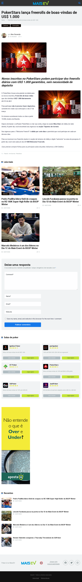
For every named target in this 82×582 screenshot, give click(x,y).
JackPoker (54, 384)
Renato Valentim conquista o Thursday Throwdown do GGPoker (37, 538)
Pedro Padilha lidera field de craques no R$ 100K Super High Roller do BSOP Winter (20, 201)
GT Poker (13, 365)
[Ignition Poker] (5, 349)
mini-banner (12, 153)
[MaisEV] (41, 3)
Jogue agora (30, 358)
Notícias (6, 25)
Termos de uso (45, 578)
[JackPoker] (45, 387)
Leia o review (11, 358)
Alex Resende (15, 34)
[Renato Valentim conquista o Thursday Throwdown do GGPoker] (7, 546)
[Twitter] (71, 562)
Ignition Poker (15, 346)
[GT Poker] (5, 368)
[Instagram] (77, 562)
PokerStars (19, 153)
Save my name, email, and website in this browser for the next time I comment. (34, 319)
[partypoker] (45, 349)
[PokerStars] (45, 368)
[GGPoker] (5, 387)
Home (3, 20)
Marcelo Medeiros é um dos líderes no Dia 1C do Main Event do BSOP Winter (20, 247)
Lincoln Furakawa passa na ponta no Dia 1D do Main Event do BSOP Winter (60, 200)
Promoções (15, 25)
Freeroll (6, 153)
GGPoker (13, 384)
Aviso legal (36, 578)
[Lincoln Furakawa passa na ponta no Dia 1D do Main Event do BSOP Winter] (61, 181)
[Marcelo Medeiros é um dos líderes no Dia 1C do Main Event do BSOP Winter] (21, 227)
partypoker (54, 346)
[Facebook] (65, 562)
